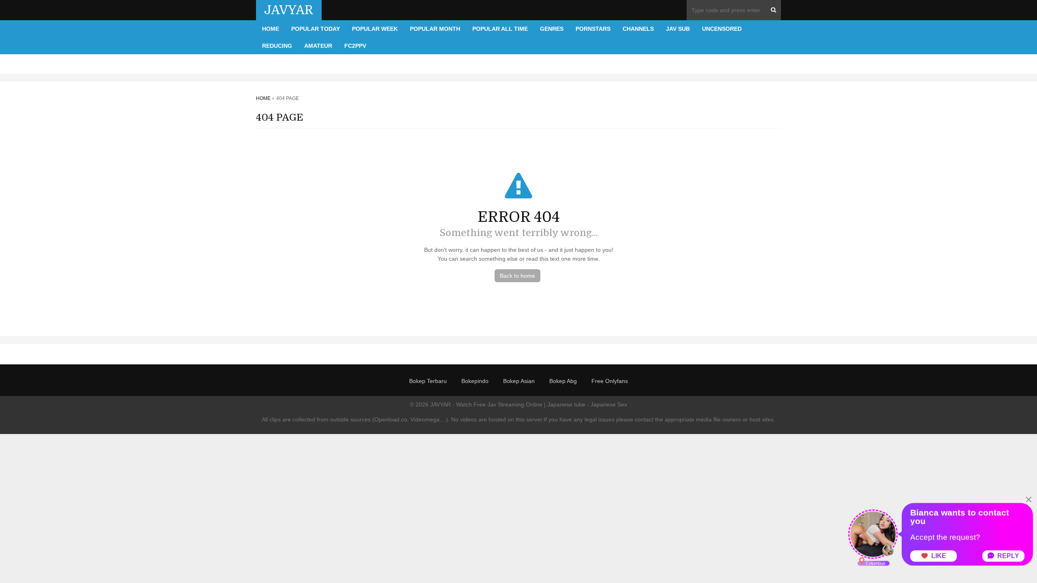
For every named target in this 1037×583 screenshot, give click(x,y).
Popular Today (315, 29)
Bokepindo (475, 381)
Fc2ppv (355, 46)
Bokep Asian (519, 381)
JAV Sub (678, 29)
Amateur (318, 46)
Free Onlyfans (609, 381)
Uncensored (722, 29)
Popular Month (435, 29)
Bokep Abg (563, 381)
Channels (638, 29)
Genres (551, 29)
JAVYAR (289, 10)
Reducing (277, 46)
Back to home (517, 275)
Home (270, 29)
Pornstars (593, 29)
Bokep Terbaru (428, 381)
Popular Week (375, 29)
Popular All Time (500, 29)
